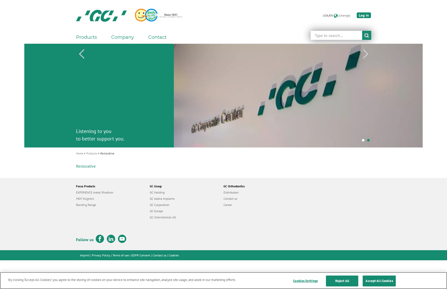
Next (365, 54)
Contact (157, 37)
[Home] (101, 15)
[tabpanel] (223, 95)
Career (228, 205)
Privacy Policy (101, 255)
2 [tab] (369, 141)
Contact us (230, 199)
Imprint (85, 255)
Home (79, 153)
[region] (223, 280)
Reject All (342, 281)
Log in (364, 15)
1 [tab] (364, 141)
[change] (344, 15)
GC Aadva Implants (162, 199)
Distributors (231, 192)
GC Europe (156, 211)
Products (91, 153)
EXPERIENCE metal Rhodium (94, 192)
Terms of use (121, 255)
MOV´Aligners (85, 199)
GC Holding (157, 192)
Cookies (174, 255)
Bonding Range (86, 205)
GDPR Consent (140, 255)
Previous (81, 54)
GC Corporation (159, 205)
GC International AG (163, 217)
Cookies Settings (305, 281)
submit (366, 35)
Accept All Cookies (379, 281)
